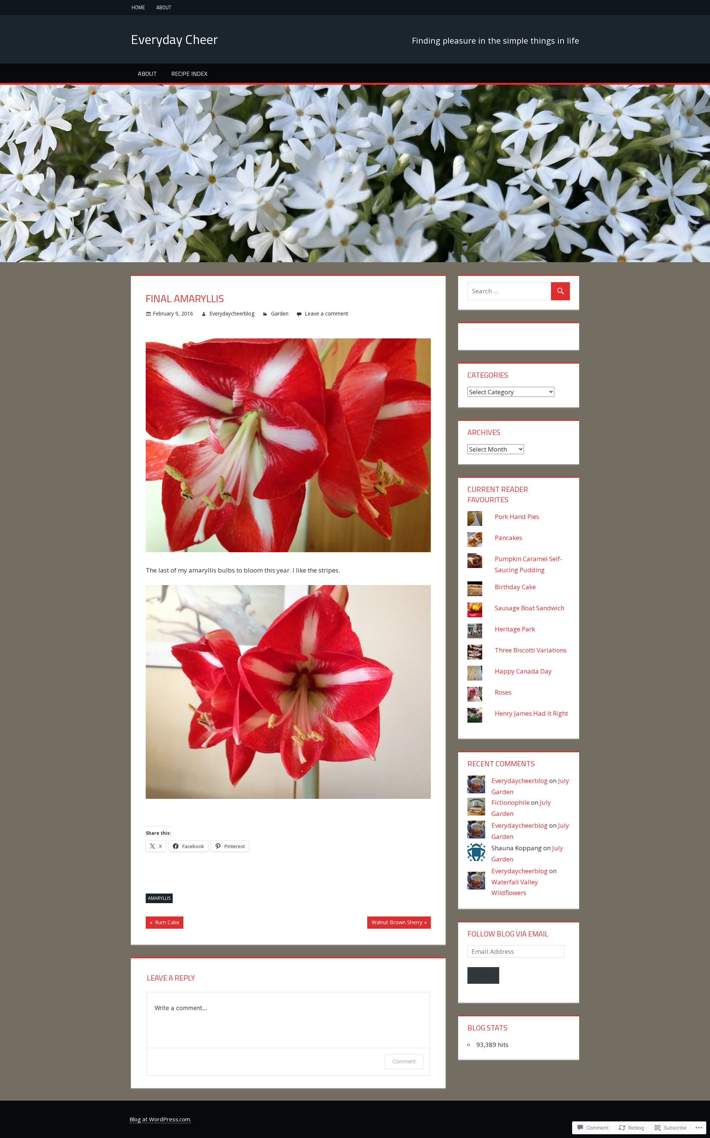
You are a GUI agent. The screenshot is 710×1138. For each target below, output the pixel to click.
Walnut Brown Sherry (394, 923)
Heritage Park (515, 629)
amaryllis (159, 898)
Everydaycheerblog (231, 313)
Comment (404, 1061)
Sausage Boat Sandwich (529, 608)
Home (138, 7)
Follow (483, 975)
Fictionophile (510, 802)
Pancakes (508, 537)
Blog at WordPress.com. (160, 1119)
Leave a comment (326, 313)
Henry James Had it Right (531, 713)
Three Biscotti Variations (531, 650)
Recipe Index (189, 73)
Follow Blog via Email (507, 933)
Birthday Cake (515, 586)
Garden (279, 313)
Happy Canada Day (523, 671)
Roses (503, 692)
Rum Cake (162, 923)
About (163, 7)
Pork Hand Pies (517, 516)
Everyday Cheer (174, 39)
